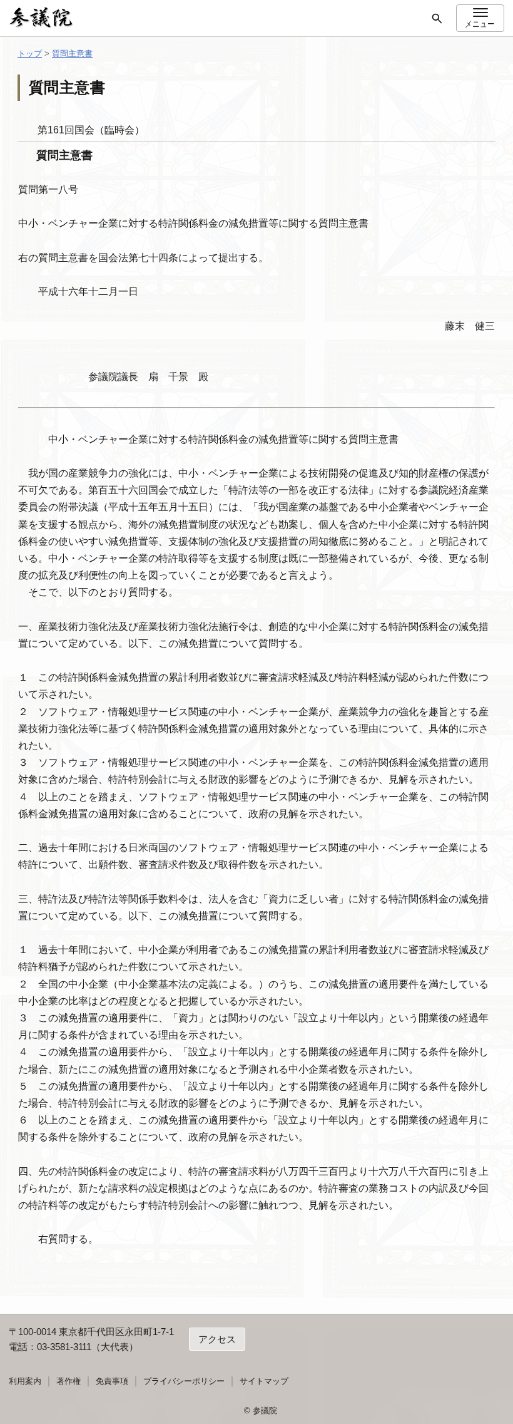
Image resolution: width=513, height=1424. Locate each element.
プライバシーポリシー (184, 1381)
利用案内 (25, 1381)
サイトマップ (264, 1381)
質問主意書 (72, 53)
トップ (30, 53)
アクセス (217, 1339)
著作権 (68, 1381)
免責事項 (112, 1381)
